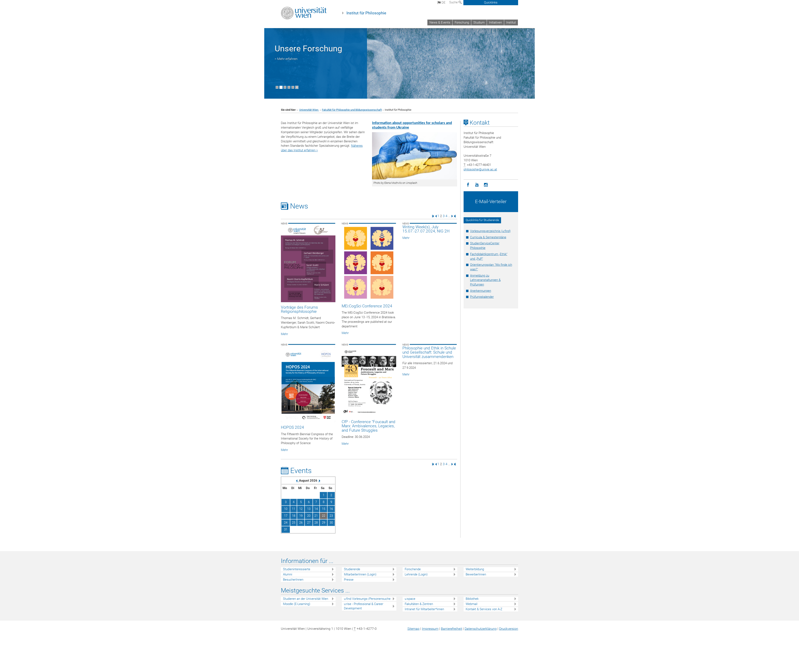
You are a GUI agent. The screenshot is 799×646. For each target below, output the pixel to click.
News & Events (439, 22)
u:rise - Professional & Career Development (363, 606)
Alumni (287, 574)
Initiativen (495, 22)
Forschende (413, 569)
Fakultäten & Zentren (419, 604)
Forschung (462, 22)
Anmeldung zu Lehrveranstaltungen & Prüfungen (485, 280)
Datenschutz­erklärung (481, 629)
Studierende (352, 569)
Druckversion (508, 629)
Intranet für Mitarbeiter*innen (424, 609)
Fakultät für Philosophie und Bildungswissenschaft (352, 109)
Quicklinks (491, 2)
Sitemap (413, 629)
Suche (454, 2)
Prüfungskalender (482, 297)
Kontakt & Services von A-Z (484, 609)
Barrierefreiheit (451, 629)
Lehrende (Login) (416, 574)
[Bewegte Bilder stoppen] (296, 87)
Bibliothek (472, 599)
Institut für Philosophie (366, 13)
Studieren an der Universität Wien (305, 599)
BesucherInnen (293, 579)
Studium (479, 22)
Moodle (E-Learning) (296, 604)
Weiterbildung (475, 569)
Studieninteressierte (296, 569)
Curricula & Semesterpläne (488, 237)
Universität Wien (309, 109)
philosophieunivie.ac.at (480, 169)
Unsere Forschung (308, 48)
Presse (349, 579)
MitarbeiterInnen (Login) (360, 574)
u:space (410, 599)
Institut (511, 22)
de (443, 2)
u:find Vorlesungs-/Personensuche (367, 599)
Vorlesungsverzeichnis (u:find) (490, 231)
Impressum (430, 629)
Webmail (471, 604)
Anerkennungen (480, 291)
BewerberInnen (476, 574)
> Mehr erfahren (286, 59)
